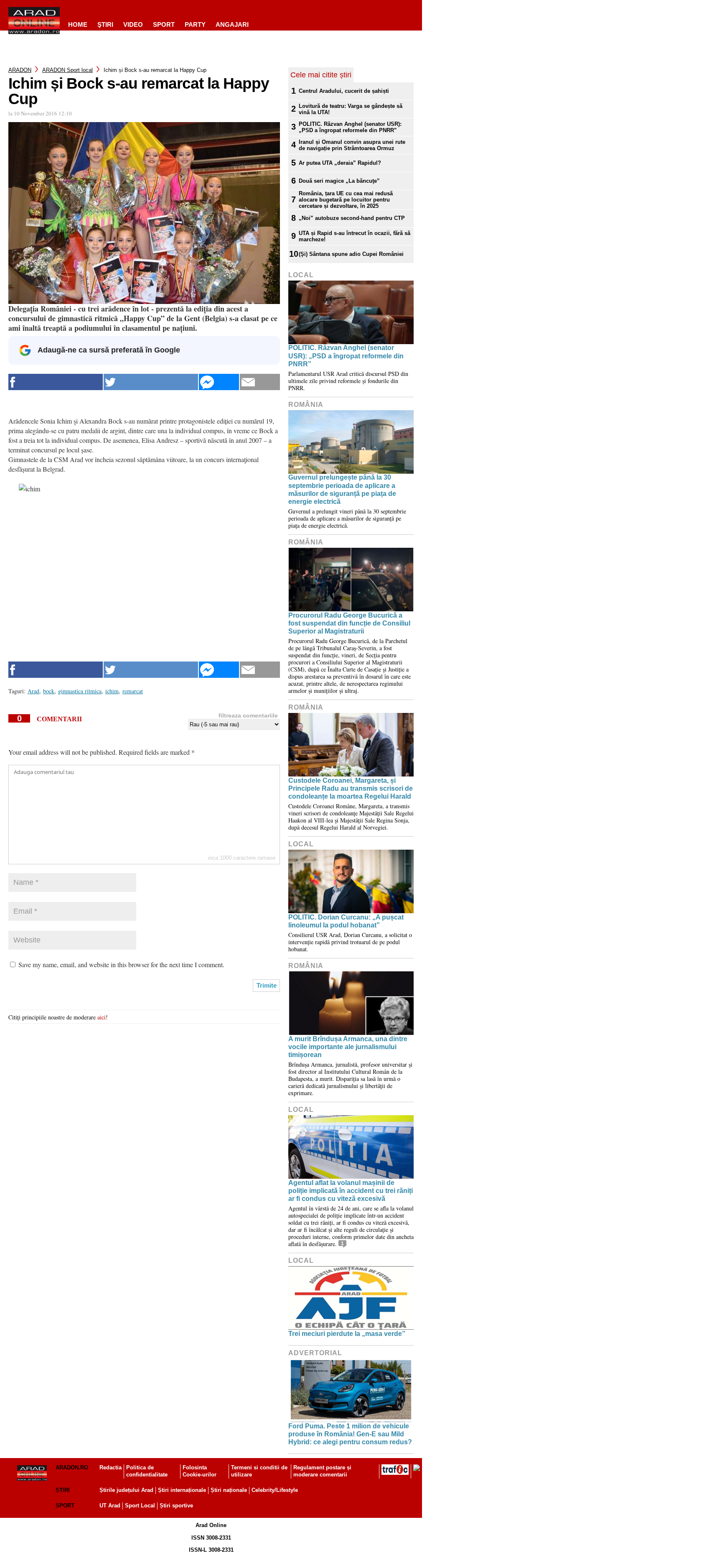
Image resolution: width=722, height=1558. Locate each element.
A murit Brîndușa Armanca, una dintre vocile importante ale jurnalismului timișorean (347, 1046)
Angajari (232, 24)
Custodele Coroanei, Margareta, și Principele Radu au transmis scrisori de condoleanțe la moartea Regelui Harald (350, 788)
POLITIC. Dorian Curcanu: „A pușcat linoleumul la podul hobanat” (346, 921)
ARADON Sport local (67, 70)
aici (101, 1017)
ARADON (19, 70)
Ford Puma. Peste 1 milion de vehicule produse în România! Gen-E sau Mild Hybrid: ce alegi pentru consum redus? (350, 1434)
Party (195, 24)
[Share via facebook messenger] (219, 382)
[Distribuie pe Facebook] (55, 382)
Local (301, 274)
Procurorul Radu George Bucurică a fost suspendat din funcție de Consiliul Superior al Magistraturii (349, 623)
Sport (164, 24)
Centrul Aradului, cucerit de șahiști (344, 91)
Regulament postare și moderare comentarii (322, 1471)
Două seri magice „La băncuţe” (339, 181)
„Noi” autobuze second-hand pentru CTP (352, 218)
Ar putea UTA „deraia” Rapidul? (340, 163)
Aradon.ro (72, 1467)
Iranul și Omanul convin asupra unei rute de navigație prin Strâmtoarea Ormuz (352, 145)
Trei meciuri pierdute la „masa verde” (346, 1333)
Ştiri (105, 24)
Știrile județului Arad (126, 1490)
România (305, 404)
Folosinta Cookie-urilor (199, 1471)
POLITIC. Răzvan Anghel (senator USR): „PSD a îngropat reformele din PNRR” (350, 127)
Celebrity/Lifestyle (275, 1490)
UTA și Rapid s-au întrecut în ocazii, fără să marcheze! (354, 236)
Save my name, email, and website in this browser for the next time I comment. (121, 964)
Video (133, 24)
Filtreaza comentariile (248, 715)
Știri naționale (229, 1490)
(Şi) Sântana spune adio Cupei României (351, 254)
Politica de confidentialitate (147, 1471)
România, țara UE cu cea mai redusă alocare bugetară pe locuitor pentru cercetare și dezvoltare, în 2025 (346, 199)
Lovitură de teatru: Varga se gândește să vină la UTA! (350, 109)
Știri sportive (176, 1505)
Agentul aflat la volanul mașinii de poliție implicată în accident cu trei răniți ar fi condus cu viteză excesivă (350, 1190)
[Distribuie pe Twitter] (151, 382)
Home (77, 24)
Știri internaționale (182, 1490)
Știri (63, 1490)
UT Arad (109, 1505)
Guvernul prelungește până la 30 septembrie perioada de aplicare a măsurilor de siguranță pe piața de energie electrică (342, 489)
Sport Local (140, 1505)
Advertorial (315, 1352)
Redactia (110, 1467)
